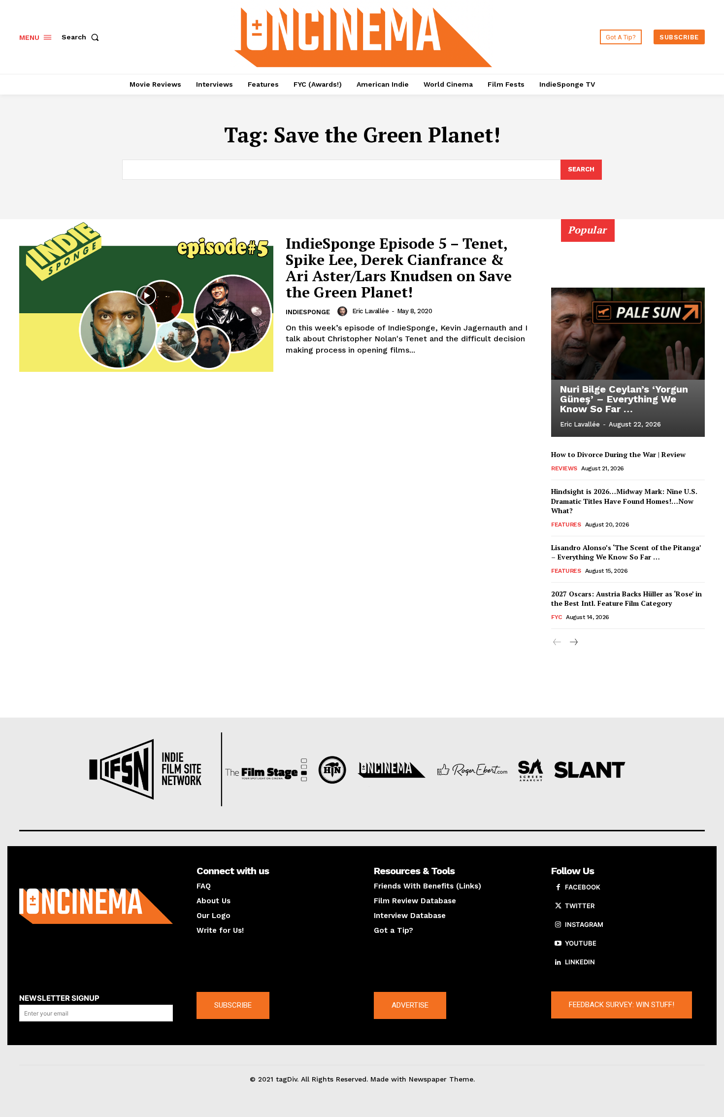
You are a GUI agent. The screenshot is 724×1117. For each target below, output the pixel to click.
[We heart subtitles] (363, 35)
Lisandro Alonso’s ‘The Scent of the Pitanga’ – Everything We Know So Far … (626, 552)
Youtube (580, 943)
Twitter (579, 906)
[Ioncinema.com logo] (96, 906)
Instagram (584, 924)
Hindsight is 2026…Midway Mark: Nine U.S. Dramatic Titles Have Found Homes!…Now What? (624, 501)
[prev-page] (557, 642)
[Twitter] (558, 906)
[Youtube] (558, 944)
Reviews (564, 468)
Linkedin (580, 962)
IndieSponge (308, 312)
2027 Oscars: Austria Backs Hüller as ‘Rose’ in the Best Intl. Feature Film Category (626, 598)
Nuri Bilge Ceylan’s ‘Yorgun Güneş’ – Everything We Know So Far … (624, 399)
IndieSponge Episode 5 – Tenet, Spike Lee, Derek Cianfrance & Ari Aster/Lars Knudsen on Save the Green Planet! (399, 267)
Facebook (582, 887)
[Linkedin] (558, 962)
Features (566, 524)
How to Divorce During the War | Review (618, 454)
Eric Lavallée (370, 311)
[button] (82, 37)
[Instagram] (558, 925)
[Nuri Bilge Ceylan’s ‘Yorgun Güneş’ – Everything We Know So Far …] (628, 333)
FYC (556, 617)
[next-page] (573, 642)
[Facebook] (558, 887)
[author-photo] (343, 311)
